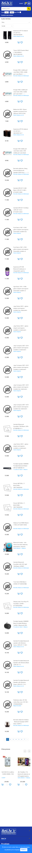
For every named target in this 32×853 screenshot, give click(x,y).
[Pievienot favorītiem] (21, 42)
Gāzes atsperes (17, 233)
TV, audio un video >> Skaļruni (20, 469)
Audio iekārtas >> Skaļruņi (19, 548)
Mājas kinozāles (17, 705)
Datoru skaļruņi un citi (18, 36)
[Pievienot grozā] (18, 43)
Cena (2, 12)
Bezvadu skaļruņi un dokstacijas (21, 75)
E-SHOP (3, 777)
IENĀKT (21, 3)
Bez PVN (16, 12)
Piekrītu (23, 849)
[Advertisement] (16, 809)
